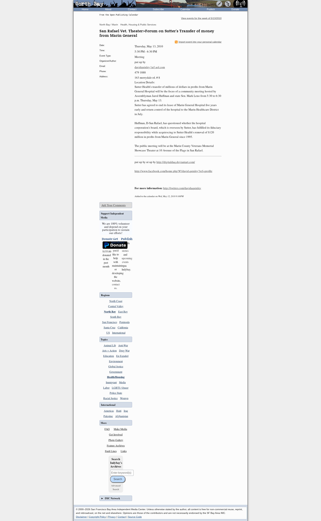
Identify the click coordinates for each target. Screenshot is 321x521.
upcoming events (127, 260)
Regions (105, 295)
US (108, 332)
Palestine (108, 416)
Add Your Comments (113, 205)
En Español (122, 356)
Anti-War (123, 345)
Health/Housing (116, 377)
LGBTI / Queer (120, 387)
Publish (211, 9)
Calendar (185, 9)
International (118, 332)
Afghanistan (121, 416)
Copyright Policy (97, 516)
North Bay (110, 311)
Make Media (120, 429)
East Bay (123, 311)
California (123, 327)
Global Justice (115, 366)
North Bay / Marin (108, 24)
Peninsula (124, 322)
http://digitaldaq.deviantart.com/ (175, 162)
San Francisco (109, 322)
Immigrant (111, 382)
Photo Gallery (116, 440)
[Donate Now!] (106, 245)
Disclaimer (81, 516)
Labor (106, 387)
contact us (116, 286)
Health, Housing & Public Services (138, 24)
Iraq (126, 410)
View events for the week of (201, 18)
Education (108, 356)
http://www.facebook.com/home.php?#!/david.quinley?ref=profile (173, 171)
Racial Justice (110, 398)
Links (124, 451)
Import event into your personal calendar (200, 42)
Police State (116, 393)
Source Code (135, 516)
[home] (105, 4)
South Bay (115, 316)
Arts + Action (109, 350)
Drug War (124, 350)
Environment (116, 361)
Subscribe (158, 9)
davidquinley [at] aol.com (150, 67)
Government (115, 371)
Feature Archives (116, 445)
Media (122, 382)
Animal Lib (110, 345)
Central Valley (115, 306)
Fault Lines (111, 451)
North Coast (115, 301)
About (108, 9)
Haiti (118, 410)
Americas (109, 410)
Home (85, 9)
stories (125, 248)
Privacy (112, 516)
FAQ (107, 429)
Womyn (124, 398)
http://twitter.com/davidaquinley (182, 188)
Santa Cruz (109, 327)
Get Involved (116, 434)
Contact (132, 9)
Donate (235, 9)
